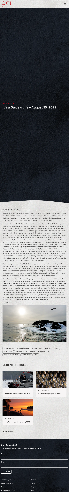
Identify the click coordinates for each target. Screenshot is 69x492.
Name (3, 454)
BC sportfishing (37, 348)
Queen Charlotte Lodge (11, 354)
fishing (56, 348)
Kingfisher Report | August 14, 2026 (17, 422)
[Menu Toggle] (65, 4)
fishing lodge (8, 351)
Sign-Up (6, 472)
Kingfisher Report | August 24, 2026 (17, 393)
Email (3, 462)
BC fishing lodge (9, 348)
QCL (49, 351)
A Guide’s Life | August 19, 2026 (49, 393)
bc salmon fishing (23, 348)
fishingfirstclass (21, 351)
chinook (48, 348)
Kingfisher (41, 351)
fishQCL (32, 351)
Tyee (36, 354)
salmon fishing (26, 354)
